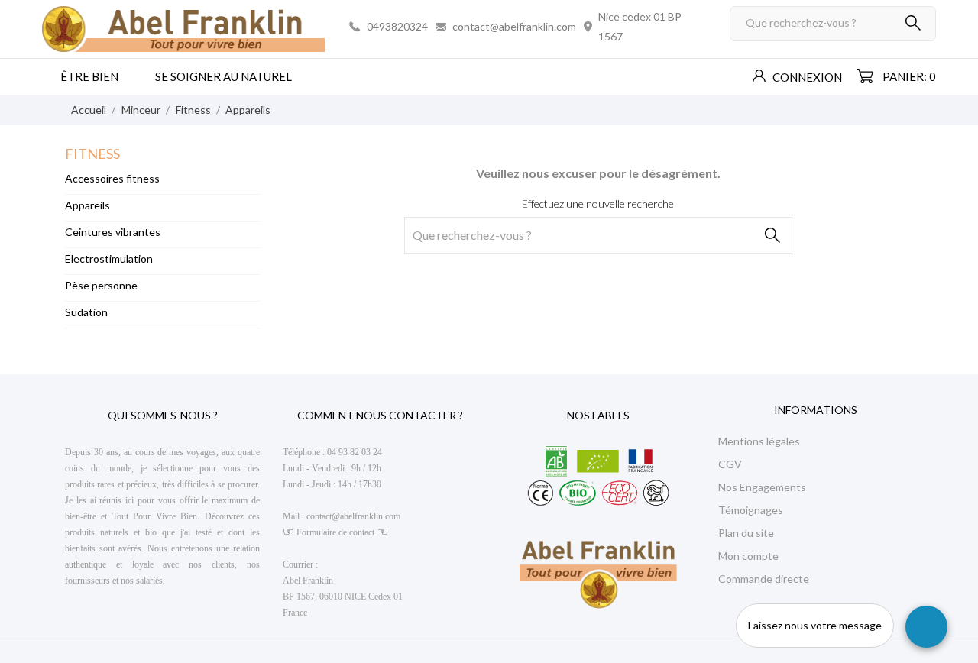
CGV (730, 464)
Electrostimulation (109, 258)
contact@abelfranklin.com (514, 26)
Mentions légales (759, 441)
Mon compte (748, 555)
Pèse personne (101, 285)
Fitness (92, 153)
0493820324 (397, 26)
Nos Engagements (762, 486)
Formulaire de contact (335, 532)
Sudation (86, 312)
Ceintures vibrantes (112, 231)
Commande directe (763, 578)
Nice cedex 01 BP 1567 (640, 26)
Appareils (87, 205)
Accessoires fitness (112, 178)
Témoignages (750, 509)
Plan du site (746, 532)
